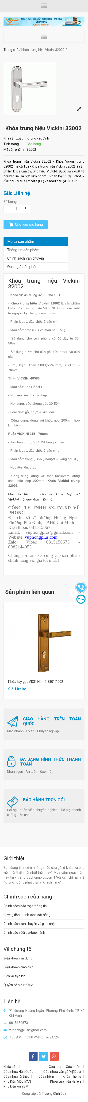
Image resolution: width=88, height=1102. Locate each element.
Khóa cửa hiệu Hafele (65, 1081)
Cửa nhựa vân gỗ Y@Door (62, 1071)
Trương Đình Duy (54, 1093)
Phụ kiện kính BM (16, 1086)
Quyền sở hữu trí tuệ (18, 985)
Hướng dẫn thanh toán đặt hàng (27, 915)
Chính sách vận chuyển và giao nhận (30, 924)
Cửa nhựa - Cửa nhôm (65, 1067)
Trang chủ (11, 50)
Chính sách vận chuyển (25, 258)
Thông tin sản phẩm (23, 250)
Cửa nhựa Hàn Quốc (18, 1071)
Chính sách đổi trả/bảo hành (24, 932)
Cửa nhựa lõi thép (17, 1076)
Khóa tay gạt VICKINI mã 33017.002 (35, 682)
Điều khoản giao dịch (19, 967)
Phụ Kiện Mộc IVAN (17, 1081)
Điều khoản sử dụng (18, 958)
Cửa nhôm (46, 1076)
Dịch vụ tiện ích (14, 976)
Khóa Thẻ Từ (72, 1076)
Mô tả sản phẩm (20, 241)
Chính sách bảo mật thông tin (25, 906)
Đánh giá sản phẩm (22, 267)
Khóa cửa (10, 1067)
